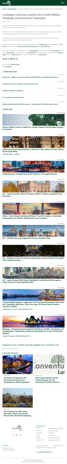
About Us (39, 430)
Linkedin (13, 435)
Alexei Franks (10, 52)
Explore (39, 433)
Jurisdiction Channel (56, 428)
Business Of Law (54, 437)
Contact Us (40, 440)
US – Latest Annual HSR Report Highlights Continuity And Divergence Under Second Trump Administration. (31, 281)
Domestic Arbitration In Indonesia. (12, 90)
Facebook (20, 435)
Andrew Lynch (43, 44)
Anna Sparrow (31, 52)
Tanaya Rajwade (45, 46)
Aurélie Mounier (42, 54)
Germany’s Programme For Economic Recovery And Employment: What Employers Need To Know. (16, 381)
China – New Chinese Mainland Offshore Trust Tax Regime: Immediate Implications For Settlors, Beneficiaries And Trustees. (31, 217)
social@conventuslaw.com (45, 452)
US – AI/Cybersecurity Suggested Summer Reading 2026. (26, 238)
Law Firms (52, 435)
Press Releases (12, 9)
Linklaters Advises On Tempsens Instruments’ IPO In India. (20, 84)
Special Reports (54, 440)
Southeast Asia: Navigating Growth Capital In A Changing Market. (29, 174)
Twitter (17, 435)
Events (38, 437)
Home (4, 9)
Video (38, 435)
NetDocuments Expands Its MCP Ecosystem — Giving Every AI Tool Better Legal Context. (30, 104)
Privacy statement (37, 460)
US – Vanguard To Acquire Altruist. (13, 97)
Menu (63, 2)
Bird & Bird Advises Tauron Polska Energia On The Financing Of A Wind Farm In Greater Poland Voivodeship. (47, 381)
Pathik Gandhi (34, 50)
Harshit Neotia (55, 50)
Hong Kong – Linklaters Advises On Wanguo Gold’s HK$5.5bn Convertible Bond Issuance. (30, 77)
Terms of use (28, 460)
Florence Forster (16, 54)
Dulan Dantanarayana (32, 46)
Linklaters (9, 66)
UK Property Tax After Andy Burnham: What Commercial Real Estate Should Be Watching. (17, 413)
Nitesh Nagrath (22, 46)
